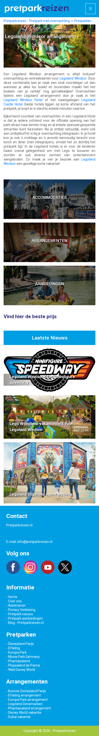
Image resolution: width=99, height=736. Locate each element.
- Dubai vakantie (18, 717)
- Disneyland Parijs (20, 644)
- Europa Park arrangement (27, 700)
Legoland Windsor (73, 78)
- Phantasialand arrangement (28, 708)
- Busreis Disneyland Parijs (26, 691)
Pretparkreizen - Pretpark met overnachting (37, 21)
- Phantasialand (18, 661)
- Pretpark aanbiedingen (24, 618)
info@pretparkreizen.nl (34, 542)
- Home (11, 597)
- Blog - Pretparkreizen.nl (25, 623)
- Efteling (13, 648)
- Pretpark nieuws (19, 614)
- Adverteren (15, 605)
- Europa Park (16, 652)
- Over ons (14, 601)
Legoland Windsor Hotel (23, 100)
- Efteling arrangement (23, 695)
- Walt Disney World (20, 670)
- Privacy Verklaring (20, 610)
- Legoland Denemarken (24, 704)
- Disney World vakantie (23, 712)
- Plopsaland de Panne (23, 665)
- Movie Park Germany (23, 657)
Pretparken (82, 21)
